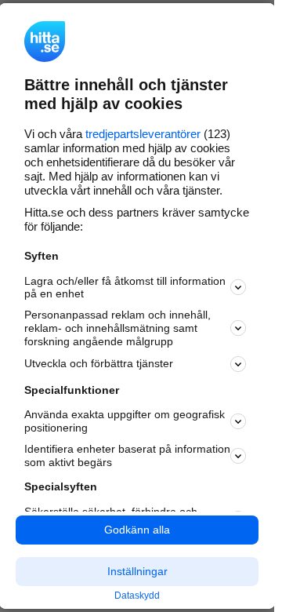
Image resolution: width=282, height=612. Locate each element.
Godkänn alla (137, 529)
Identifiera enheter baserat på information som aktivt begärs (127, 455)
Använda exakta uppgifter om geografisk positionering (124, 421)
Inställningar (137, 571)
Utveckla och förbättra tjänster (98, 363)
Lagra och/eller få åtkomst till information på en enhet (125, 287)
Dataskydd (137, 595)
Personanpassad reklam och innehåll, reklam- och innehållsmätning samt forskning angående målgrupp (117, 328)
